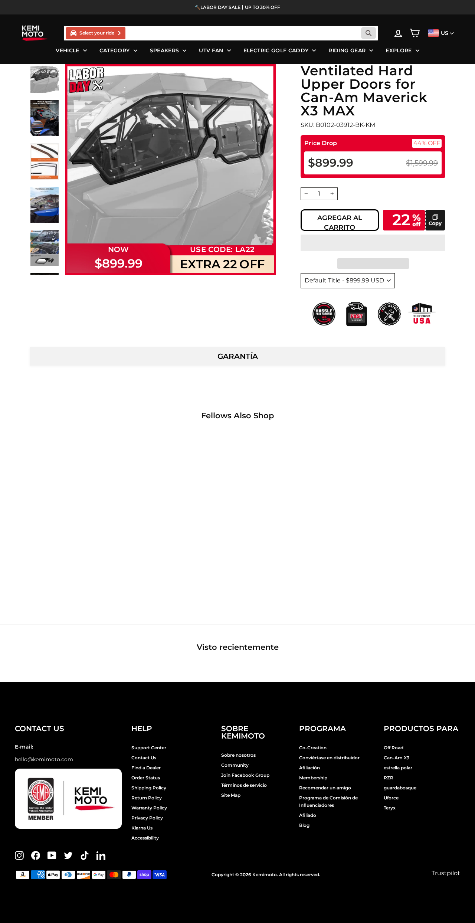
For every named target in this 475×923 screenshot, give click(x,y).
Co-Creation (313, 747)
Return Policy (146, 798)
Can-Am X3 (396, 757)
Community (235, 765)
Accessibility (145, 838)
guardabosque (400, 788)
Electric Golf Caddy (276, 50)
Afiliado (307, 815)
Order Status (145, 777)
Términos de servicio (244, 785)
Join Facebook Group (245, 775)
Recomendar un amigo (325, 788)
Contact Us (143, 757)
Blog (304, 825)
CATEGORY (114, 50)
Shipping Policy (148, 788)
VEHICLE (67, 50)
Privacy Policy (147, 818)
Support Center (148, 747)
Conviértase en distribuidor (329, 757)
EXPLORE (399, 50)
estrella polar (398, 767)
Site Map (230, 795)
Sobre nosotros (238, 755)
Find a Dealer (146, 767)
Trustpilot (446, 873)
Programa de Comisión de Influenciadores (328, 801)
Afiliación (309, 767)
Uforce (391, 798)
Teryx (390, 808)
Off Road (393, 747)
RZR (388, 777)
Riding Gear (347, 50)
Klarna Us (142, 828)
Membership (313, 777)
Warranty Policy (149, 808)
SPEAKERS (164, 50)
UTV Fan (211, 50)
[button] (373, 243)
